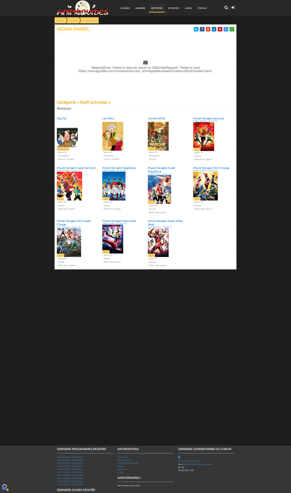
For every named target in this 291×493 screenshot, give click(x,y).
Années (140, 8)
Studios (173, 8)
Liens (188, 8)
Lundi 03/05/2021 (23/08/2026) (70, 457)
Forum (202, 8)
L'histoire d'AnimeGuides (128, 463)
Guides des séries (205, 464)
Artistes (156, 8)
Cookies (120, 466)
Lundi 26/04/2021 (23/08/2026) (70, 481)
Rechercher (122, 469)
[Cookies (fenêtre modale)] (5, 488)
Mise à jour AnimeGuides (188, 461)
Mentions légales (124, 460)
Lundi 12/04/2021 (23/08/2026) (70, 475)
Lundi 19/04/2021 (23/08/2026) (70, 463)
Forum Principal (189, 464)
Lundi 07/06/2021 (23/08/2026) (70, 484)
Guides (125, 8)
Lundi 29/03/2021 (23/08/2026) (70, 460)
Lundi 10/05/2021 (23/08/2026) (70, 466)
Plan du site (122, 457)
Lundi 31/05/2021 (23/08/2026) (70, 469)
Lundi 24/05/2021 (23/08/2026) (70, 478)
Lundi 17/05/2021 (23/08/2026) (70, 472)
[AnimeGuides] (83, 7)
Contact (120, 472)
